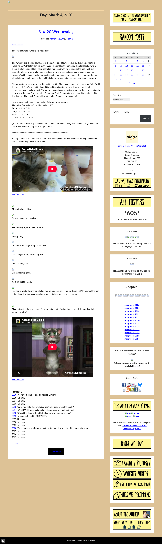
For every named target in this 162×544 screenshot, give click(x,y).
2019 (14, 395)
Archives (118, 95)
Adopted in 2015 (132, 336)
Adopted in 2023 (132, 311)
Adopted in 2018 (132, 326)
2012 (14, 416)
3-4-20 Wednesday (56, 31)
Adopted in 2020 (132, 320)
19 (138, 70)
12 (138, 66)
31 (127, 79)
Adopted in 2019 (132, 323)
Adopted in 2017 (132, 329)
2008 (14, 428)
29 (116, 79)
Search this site (121, 112)
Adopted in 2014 (132, 339)
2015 (14, 407)
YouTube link (18, 194)
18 (132, 70)
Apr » (135, 83)
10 (127, 66)
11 (132, 66)
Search (146, 118)
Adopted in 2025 (132, 305)
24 (127, 75)
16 (121, 70)
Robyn (70, 38)
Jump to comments (17, 44)
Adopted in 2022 (132, 314)
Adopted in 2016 (132, 332)
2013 (14, 413)
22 (116, 75)
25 (132, 75)
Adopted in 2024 (132, 308)
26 (138, 75)
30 (121, 79)
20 (143, 70)
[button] (3, 541)
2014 (14, 410)
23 (121, 75)
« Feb (129, 83)
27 (143, 75)
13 (143, 66)
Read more (56, 451)
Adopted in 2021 (132, 317)
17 (127, 70)
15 (116, 70)
